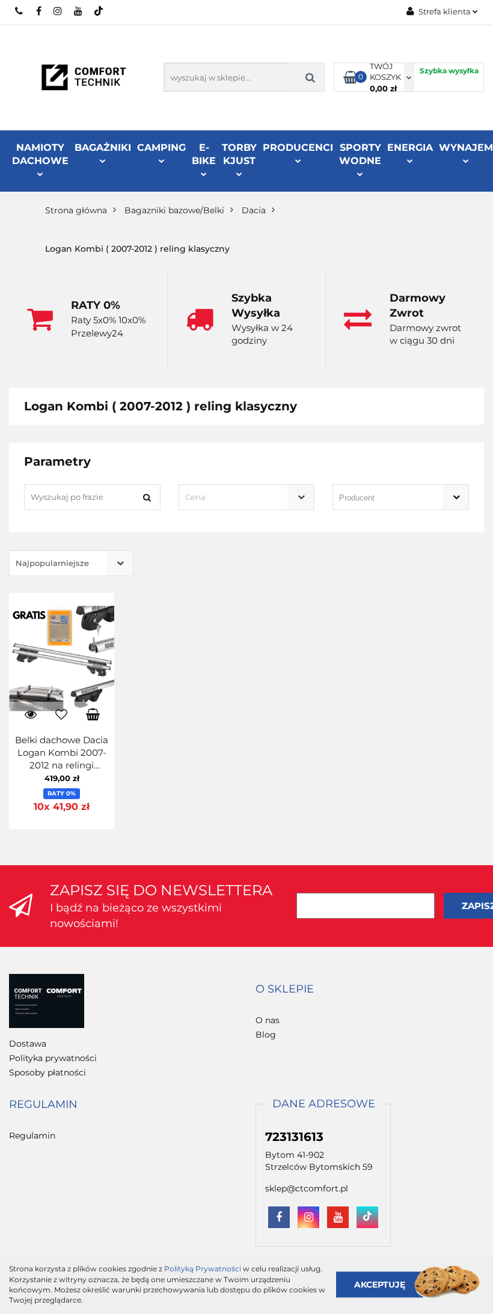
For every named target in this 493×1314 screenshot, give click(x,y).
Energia (410, 147)
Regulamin (32, 1135)
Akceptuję (379, 1284)
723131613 (19, 11)
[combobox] (247, 497)
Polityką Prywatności (202, 1268)
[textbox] (236, 497)
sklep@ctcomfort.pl (306, 1188)
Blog (266, 1034)
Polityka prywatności (53, 1058)
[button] (285, 989)
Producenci (298, 147)
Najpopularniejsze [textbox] (52, 563)
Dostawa (27, 1043)
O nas (268, 1020)
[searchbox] (383, 498)
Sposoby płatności (47, 1072)
